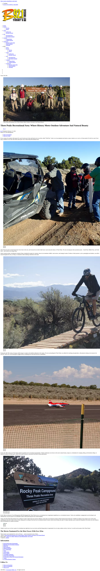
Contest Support (9, 40)
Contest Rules (9, 39)
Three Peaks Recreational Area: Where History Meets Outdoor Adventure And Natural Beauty (24, 535)
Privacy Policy (6, 553)
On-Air (4, 27)
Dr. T (2, 131)
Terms (4, 550)
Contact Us (5, 41)
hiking (12, 536)
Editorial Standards (7, 548)
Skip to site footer (13, 1)
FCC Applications (7, 549)
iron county (30, 536)
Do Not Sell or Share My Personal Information (13, 556)
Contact (5, 558)
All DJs (7, 28)
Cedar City (8, 536)
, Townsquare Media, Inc (11, 569)
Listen (4, 30)
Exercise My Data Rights (8, 555)
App (4, 34)
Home (4, 25)
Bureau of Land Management (21, 536)
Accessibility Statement (8, 554)
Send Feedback (9, 44)
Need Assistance (6, 547)
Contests (5, 38)
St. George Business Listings (9, 559)
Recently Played (9, 33)
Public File (5, 545)
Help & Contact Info (10, 42)
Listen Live (8, 31)
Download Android (10, 36)
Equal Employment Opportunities (10, 543)
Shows (7, 29)
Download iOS (9, 35)
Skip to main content (5, 1)
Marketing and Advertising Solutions (11, 544)
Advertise (8, 45)
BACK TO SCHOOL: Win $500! (10, 4)
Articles (7, 537)
